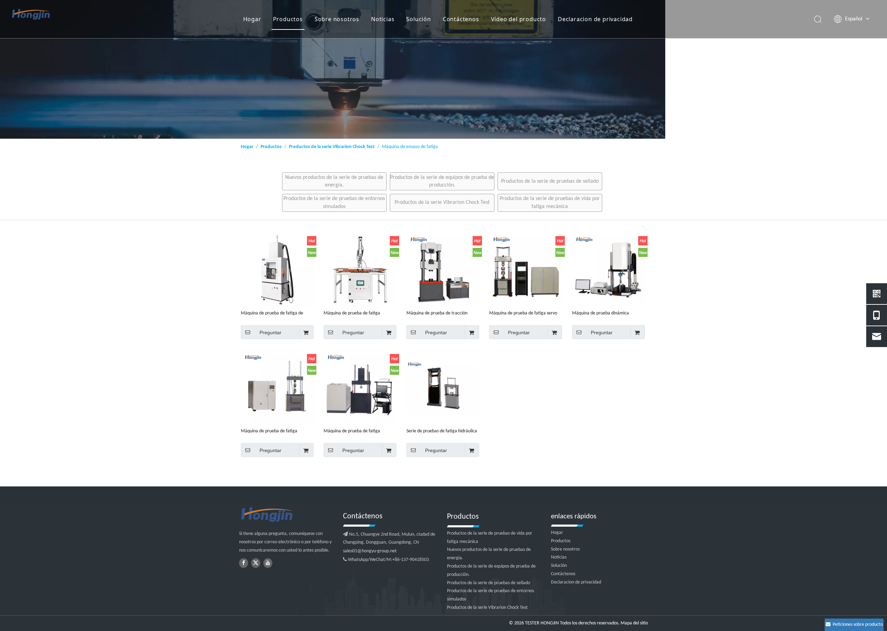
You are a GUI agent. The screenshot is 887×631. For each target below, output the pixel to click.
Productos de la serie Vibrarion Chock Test (442, 202)
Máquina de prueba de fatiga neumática (352, 313)
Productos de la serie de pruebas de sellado (550, 181)
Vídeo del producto (518, 19)
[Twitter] (255, 563)
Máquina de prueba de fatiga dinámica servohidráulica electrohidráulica (352, 431)
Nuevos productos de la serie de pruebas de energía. (334, 181)
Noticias (382, 19)
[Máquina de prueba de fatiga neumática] (360, 270)
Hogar (252, 19)
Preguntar (270, 332)
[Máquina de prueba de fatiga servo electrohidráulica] (525, 270)
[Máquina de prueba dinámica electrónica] (608, 270)
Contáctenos (461, 19)
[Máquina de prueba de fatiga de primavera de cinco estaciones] (277, 270)
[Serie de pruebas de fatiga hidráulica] (442, 387)
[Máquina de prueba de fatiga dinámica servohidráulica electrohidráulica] (360, 387)
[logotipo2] (287, 515)
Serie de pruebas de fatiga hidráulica (441, 431)
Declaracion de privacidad (595, 19)
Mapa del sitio (634, 623)
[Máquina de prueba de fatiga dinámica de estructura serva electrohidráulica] (277, 387)
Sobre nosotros (337, 19)
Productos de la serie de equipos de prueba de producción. (442, 181)
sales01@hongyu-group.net (370, 551)
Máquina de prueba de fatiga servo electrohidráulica (523, 313)
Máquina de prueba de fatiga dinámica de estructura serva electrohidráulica (269, 431)
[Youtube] (267, 563)
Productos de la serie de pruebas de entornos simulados (334, 202)
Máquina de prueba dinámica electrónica (600, 313)
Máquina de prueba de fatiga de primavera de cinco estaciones (272, 313)
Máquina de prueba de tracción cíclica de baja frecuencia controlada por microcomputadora (441, 313)
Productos (288, 19)
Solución (418, 19)
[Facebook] (243, 563)
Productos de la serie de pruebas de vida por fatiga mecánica (550, 202)
